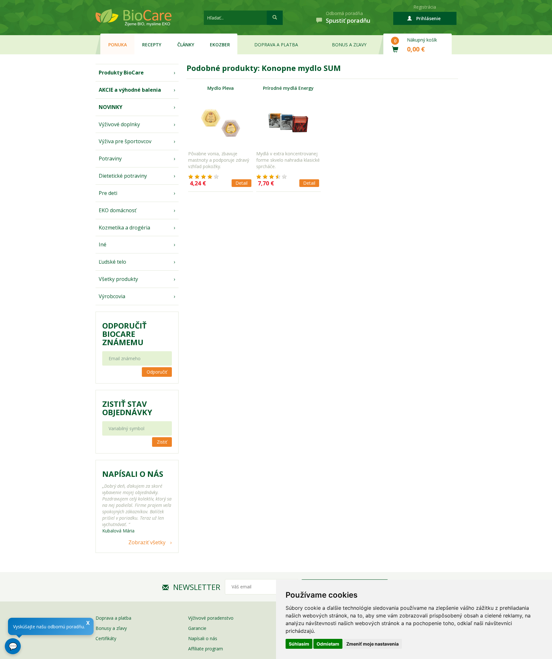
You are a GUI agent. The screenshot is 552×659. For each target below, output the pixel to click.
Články (185, 45)
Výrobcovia (112, 296)
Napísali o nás (202, 638)
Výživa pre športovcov (125, 141)
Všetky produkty (118, 279)
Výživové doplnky (119, 124)
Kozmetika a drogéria (124, 227)
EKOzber (220, 45)
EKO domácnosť (117, 210)
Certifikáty (106, 638)
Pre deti (108, 193)
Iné (102, 244)
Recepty (151, 45)
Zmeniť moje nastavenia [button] (372, 644)
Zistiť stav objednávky (127, 408)
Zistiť (162, 442)
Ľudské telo (112, 261)
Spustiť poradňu (348, 20)
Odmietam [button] (328, 644)
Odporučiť (157, 372)
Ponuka (117, 45)
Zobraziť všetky (146, 542)
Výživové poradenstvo (211, 618)
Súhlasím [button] (299, 644)
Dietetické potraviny (123, 175)
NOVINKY (110, 107)
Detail (241, 183)
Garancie (197, 628)
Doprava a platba (276, 45)
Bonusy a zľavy (111, 628)
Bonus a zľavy (349, 45)
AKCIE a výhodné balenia (130, 89)
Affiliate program (205, 649)
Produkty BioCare (121, 72)
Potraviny (110, 158)
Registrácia (424, 7)
